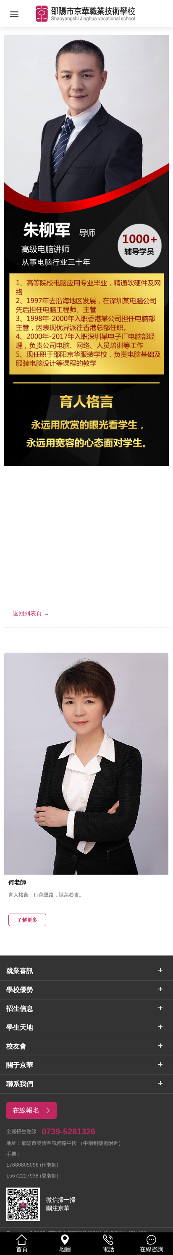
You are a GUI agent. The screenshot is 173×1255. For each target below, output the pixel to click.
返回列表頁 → (31, 613)
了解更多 (27, 920)
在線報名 (26, 1110)
